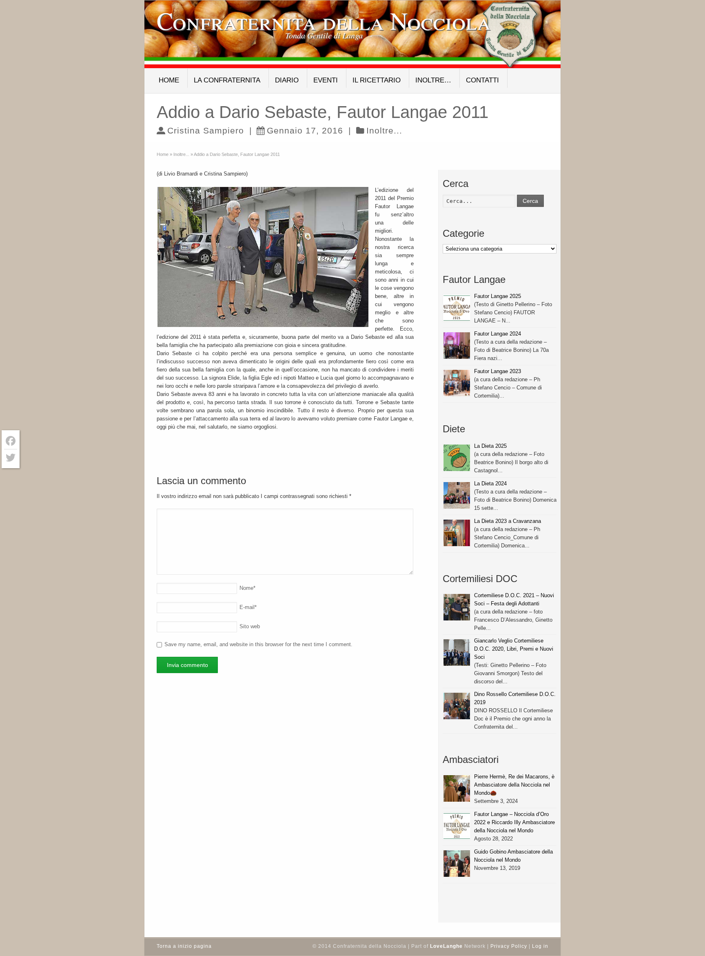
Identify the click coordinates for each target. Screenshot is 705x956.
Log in (540, 946)
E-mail (248, 607)
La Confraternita (227, 80)
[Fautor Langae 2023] (457, 383)
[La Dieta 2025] (457, 458)
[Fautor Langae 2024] (457, 345)
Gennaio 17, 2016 (305, 130)
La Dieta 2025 (490, 446)
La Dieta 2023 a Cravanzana (507, 521)
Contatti (482, 80)
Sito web (249, 626)
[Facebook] (10, 441)
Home (169, 80)
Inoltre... (384, 130)
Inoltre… (433, 80)
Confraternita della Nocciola (324, 20)
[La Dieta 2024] (457, 495)
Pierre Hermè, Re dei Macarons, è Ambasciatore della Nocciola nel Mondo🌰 (514, 785)
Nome (247, 588)
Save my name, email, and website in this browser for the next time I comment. (258, 644)
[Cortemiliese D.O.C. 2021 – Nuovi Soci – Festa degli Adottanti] (457, 607)
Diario (287, 80)
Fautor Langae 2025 (497, 296)
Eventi (325, 80)
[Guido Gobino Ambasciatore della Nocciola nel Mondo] (457, 863)
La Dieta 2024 (490, 483)
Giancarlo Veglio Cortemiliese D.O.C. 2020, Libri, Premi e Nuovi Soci (513, 649)
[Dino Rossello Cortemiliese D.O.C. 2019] (457, 706)
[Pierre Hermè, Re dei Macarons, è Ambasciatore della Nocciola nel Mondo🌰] (457, 788)
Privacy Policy (508, 946)
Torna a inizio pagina (184, 946)
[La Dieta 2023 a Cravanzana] (457, 533)
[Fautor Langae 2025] (457, 308)
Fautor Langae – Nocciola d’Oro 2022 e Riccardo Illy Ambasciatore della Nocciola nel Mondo (514, 822)
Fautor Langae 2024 (497, 334)
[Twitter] (10, 457)
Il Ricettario (376, 80)
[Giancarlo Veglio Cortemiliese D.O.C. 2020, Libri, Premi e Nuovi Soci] (457, 652)
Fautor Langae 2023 (497, 371)
